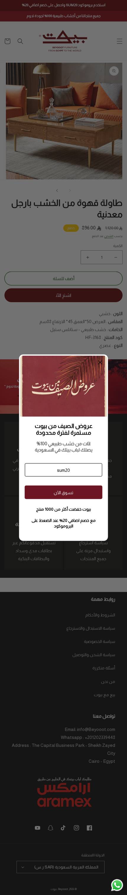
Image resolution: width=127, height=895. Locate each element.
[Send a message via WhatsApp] (117, 885)
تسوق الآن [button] (63, 492)
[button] (63, 470)
